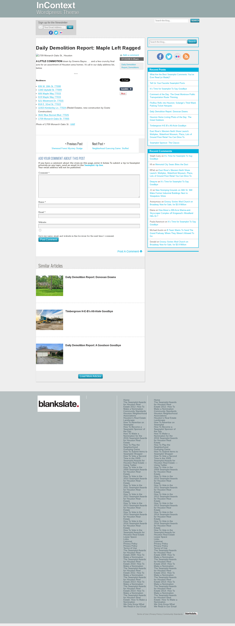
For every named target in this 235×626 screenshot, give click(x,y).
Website (42, 222)
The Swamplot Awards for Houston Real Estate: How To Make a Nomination (135, 598)
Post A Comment (129, 251)
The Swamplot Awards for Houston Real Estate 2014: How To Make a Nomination (134, 589)
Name (42, 202)
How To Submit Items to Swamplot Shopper (135, 452)
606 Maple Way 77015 (49, 93)
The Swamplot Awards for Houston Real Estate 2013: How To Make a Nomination (134, 580)
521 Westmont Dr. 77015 (50, 100)
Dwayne (153, 181)
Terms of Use (130, 548)
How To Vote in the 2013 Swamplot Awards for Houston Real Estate (135, 506)
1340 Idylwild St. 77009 (50, 90)
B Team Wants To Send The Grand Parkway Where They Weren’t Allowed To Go (172, 233)
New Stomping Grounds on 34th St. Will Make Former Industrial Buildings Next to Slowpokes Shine (171, 193)
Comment (43, 173)
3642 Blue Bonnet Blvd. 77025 (53, 115)
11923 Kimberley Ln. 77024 (52, 107)
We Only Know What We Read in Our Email (134, 605)
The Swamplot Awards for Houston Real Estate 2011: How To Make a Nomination (134, 571)
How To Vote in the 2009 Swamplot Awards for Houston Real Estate (135, 470)
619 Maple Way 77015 (49, 97)
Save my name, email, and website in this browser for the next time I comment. (76, 236)
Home (126, 400)
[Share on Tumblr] (126, 89)
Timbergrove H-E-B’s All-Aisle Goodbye (89, 311)
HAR (72, 124)
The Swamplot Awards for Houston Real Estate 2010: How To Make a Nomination (134, 562)
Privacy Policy (130, 543)
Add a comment (131, 55)
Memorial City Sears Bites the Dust (171, 164)
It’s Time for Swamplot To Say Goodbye (168, 89)
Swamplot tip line (93, 165)
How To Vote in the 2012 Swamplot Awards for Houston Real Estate (135, 497)
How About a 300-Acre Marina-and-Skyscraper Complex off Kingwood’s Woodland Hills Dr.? (171, 213)
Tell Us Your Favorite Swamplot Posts (167, 83)
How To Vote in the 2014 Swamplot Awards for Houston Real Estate (135, 515)
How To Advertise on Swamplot (133, 423)
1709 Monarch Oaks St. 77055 (53, 118)
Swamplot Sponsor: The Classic (165, 143)
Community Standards (134, 411)
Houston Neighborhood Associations (135, 414)
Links (126, 539)
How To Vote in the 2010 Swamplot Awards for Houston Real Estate (135, 479)
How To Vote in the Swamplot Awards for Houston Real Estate (134, 532)
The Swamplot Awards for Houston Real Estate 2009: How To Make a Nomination (134, 553)
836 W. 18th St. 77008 (49, 86)
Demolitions (133, 67)
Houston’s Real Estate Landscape (134, 419)
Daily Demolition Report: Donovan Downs (90, 277)
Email (41, 212)
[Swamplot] (58, 14)
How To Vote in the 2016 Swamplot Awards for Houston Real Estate (135, 524)
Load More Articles (90, 376)
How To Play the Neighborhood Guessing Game (131, 447)
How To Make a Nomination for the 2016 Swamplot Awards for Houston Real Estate (135, 438)
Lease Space (130, 537)
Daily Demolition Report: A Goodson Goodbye (93, 345)
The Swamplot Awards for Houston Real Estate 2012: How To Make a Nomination (134, 405)
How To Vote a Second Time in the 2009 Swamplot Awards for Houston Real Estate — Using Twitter (135, 460)
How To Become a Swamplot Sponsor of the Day (134, 429)
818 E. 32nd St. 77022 (49, 104)
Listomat (127, 541)
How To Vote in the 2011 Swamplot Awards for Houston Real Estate (135, 488)
